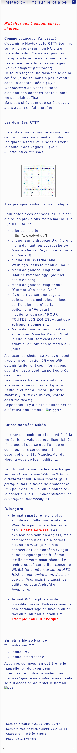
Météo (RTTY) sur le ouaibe (36, 2)
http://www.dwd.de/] (30, 235)
